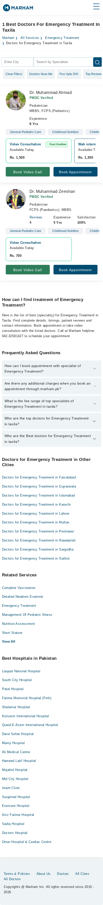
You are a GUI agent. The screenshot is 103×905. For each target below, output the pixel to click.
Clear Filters (14, 74)
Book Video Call (27, 172)
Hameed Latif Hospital (19, 761)
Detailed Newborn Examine (22, 596)
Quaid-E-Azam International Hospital (30, 725)
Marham (8, 38)
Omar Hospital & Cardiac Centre (27, 842)
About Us (43, 874)
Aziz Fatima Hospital (18, 815)
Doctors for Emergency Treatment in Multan (36, 522)
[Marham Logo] (18, 9)
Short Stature (12, 633)
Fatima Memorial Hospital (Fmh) (27, 698)
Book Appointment (75, 172)
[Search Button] (97, 62)
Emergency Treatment (62, 38)
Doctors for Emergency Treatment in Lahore (36, 513)
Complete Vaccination (19, 588)
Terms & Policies (17, 874)
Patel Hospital (13, 689)
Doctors (63, 874)
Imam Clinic (11, 788)
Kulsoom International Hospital (25, 716)
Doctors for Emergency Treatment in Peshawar (38, 531)
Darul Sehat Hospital (18, 734)
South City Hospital (17, 680)
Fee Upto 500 (69, 74)
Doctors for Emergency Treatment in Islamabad (38, 495)
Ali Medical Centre (16, 752)
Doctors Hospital (15, 833)
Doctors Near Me (41, 74)
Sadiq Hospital (13, 824)
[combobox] (17, 62)
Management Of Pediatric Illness (27, 615)
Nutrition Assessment (18, 624)
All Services (29, 38)
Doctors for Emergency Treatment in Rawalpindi (39, 540)
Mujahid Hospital (15, 770)
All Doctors (12, 879)
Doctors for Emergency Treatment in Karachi (36, 504)
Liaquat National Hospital (21, 671)
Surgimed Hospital (16, 797)
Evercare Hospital (16, 806)
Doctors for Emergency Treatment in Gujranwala (39, 486)
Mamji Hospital (13, 743)
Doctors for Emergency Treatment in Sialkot (36, 558)
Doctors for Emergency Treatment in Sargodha (38, 549)
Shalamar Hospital (16, 707)
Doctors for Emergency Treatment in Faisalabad (39, 477)
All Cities (82, 874)
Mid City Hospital (15, 779)
